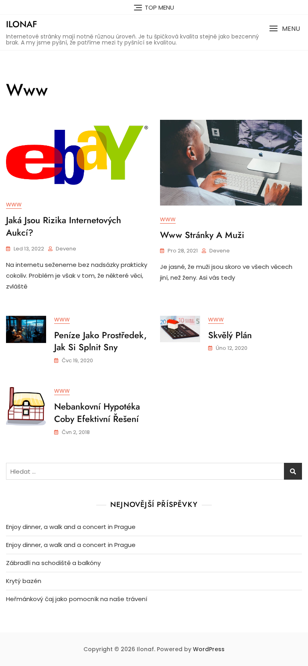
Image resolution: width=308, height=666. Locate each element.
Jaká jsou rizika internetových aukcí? (63, 226)
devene (66, 248)
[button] (284, 28)
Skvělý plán (230, 335)
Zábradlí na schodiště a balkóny (53, 563)
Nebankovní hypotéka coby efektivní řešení (97, 412)
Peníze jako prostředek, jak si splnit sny (100, 341)
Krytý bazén (23, 581)
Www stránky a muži (202, 234)
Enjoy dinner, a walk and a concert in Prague (71, 527)
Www (14, 204)
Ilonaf (21, 24)
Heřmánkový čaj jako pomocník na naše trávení (76, 599)
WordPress (209, 649)
